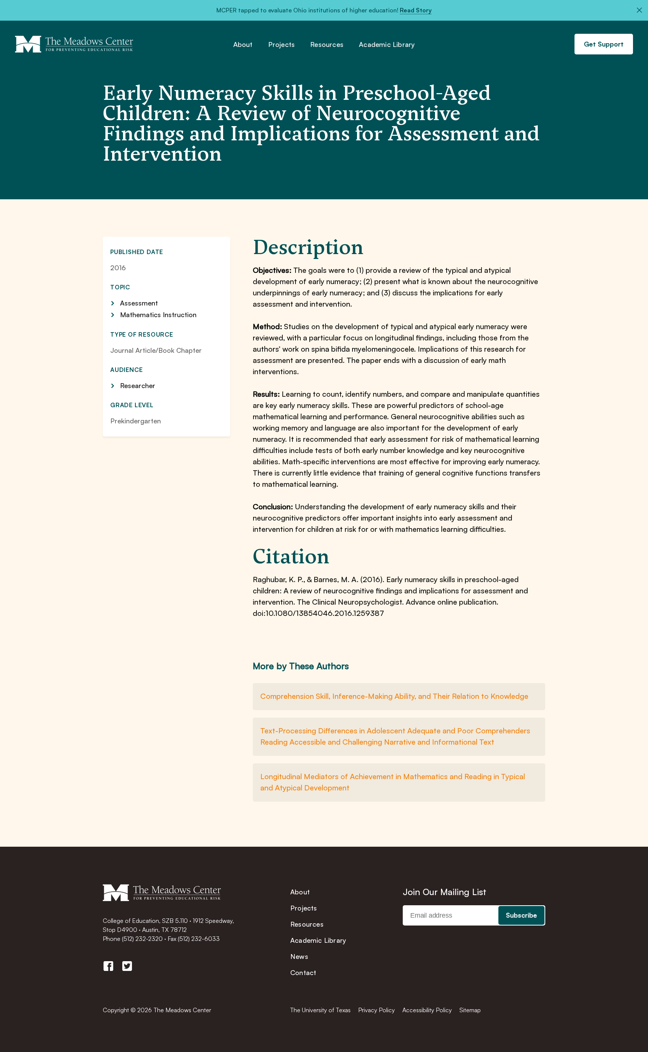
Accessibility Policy (427, 1010)
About (243, 44)
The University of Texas (320, 1010)
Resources (327, 44)
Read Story (416, 10)
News (299, 956)
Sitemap (470, 1010)
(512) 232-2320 (142, 938)
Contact (303, 972)
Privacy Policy (376, 1010)
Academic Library (387, 44)
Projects (281, 44)
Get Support (604, 44)
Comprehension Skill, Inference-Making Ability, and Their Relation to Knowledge (394, 696)
